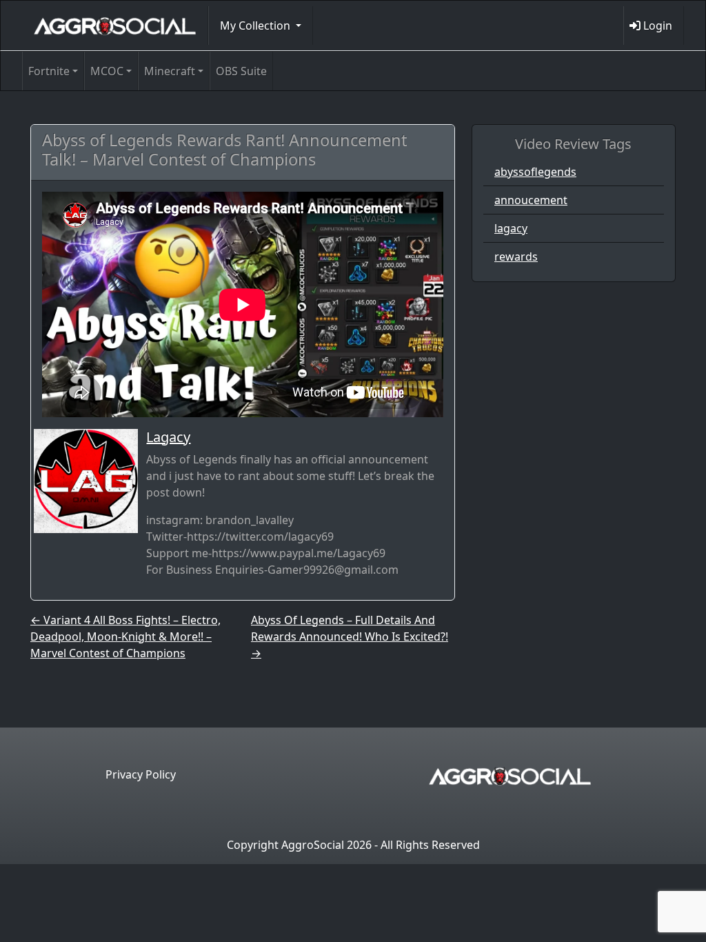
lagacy (510, 228)
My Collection (256, 25)
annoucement (530, 200)
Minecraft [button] (169, 71)
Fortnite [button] (49, 71)
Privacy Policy (140, 774)
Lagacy (168, 437)
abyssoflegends (535, 171)
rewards (516, 256)
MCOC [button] (106, 71)
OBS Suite (241, 71)
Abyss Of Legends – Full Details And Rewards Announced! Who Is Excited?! (349, 636)
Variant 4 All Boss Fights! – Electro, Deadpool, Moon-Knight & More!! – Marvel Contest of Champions (125, 636)
